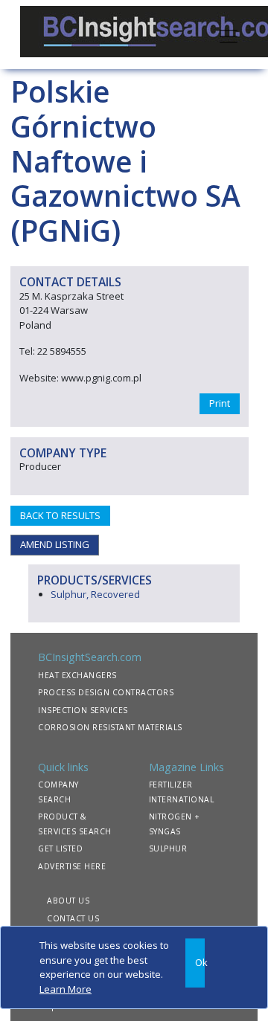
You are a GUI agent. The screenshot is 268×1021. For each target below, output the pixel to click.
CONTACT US (73, 918)
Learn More (65, 989)
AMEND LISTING (54, 544)
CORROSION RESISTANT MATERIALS (110, 727)
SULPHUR (168, 848)
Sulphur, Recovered (95, 594)
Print (219, 403)
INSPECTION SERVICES (83, 710)
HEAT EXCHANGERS (77, 675)
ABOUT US (68, 900)
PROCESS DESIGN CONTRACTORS (105, 692)
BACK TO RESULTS (60, 515)
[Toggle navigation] (228, 35)
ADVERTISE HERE (72, 866)
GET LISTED (60, 848)
